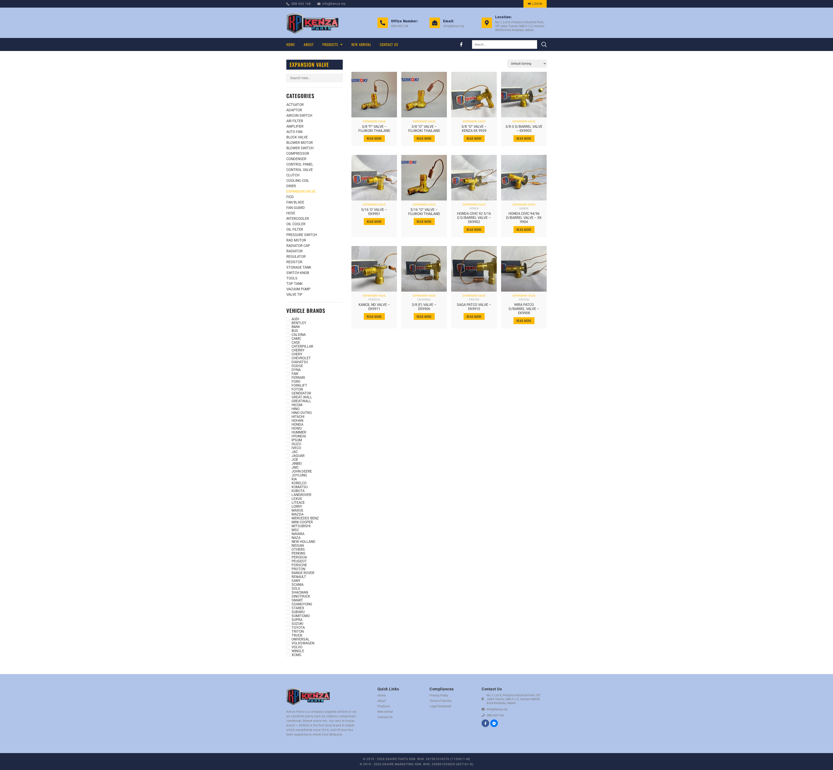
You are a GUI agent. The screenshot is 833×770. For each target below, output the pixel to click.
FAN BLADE (295, 202)
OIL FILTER (294, 229)
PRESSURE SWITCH (301, 235)
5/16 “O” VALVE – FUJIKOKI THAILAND (424, 212)
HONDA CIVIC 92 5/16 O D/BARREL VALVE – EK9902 (474, 218)
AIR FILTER (294, 121)
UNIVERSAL (424, 299)
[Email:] (435, 23)
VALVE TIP (294, 294)
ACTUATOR (295, 105)
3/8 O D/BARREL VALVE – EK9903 (523, 129)
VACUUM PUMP (298, 289)
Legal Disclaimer (440, 706)
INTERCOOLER (297, 219)
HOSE (290, 213)
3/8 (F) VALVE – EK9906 (424, 307)
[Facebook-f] (461, 44)
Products (383, 706)
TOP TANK (294, 284)
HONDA (474, 208)
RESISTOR (294, 262)
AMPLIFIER (294, 126)
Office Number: (404, 21)
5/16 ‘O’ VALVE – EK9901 (374, 212)
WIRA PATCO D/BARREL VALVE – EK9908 (524, 309)
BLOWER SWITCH (299, 148)
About (381, 701)
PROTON (474, 299)
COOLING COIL (297, 181)
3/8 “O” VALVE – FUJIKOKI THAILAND (424, 129)
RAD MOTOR (296, 240)
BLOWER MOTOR (299, 143)
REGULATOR (296, 256)
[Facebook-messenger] (494, 723)
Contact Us (384, 717)
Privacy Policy (439, 695)
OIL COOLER (295, 224)
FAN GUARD (295, 208)
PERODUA (374, 299)
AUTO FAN (294, 132)
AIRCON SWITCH (299, 115)
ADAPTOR (294, 110)
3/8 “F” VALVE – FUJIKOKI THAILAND (374, 129)
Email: (448, 21)
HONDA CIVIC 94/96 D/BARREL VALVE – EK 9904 (524, 218)
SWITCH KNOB (297, 273)
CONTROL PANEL (299, 164)
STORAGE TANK (298, 267)
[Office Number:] (382, 23)
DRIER (291, 186)
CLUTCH (292, 175)
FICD (290, 197)
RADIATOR (294, 251)
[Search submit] (544, 44)
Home (381, 695)
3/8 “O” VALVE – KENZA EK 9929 (474, 129)
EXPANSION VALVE (301, 191)
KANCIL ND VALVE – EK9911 (374, 307)
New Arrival (385, 711)
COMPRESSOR (297, 153)
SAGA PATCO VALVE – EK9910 (474, 307)
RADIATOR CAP (298, 246)
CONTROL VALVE (299, 170)
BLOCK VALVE (297, 137)
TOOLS (291, 278)
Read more (374, 138)
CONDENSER (296, 159)
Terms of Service (440, 701)
